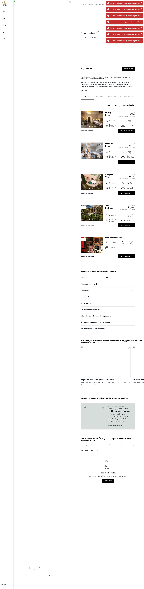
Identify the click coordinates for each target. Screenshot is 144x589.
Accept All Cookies (82, 80)
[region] (73, 73)
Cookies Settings (62, 80)
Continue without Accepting (93, 61)
